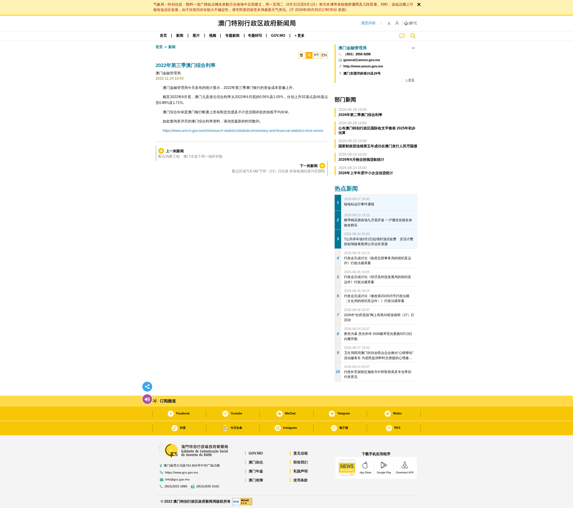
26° (413, 23)
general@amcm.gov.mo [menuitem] (361, 60)
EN (324, 55)
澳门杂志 (256, 462)
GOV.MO (256, 453)
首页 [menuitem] (163, 35)
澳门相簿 (256, 480)
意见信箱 (300, 453)
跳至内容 (368, 23)
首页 (159, 47)
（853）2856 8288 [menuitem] (357, 54)
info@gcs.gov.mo (177, 479)
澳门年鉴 (256, 471)
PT (316, 55)
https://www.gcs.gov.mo (181, 472)
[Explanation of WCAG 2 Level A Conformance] (242, 501)
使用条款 (300, 480)
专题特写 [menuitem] (255, 35)
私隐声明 (300, 471)
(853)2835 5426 (207, 486)
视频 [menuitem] (212, 35)
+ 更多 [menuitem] (410, 80)
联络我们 (300, 462)
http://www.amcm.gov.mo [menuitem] (363, 66)
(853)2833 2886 (176, 486)
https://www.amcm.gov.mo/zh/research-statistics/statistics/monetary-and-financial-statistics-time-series (243, 131)
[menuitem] (180, 35)
